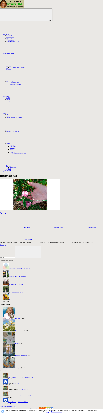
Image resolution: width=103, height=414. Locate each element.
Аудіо (7, 114)
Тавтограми (13, 146)
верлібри (12, 149)
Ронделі (12, 145)
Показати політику (56, 412)
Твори (5, 129)
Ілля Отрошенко (12, 377)
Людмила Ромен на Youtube (14, 117)
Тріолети (12, 148)
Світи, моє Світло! (23, 402)
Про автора (6, 34)
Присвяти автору (14, 82)
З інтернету (9, 81)
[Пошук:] (7, 257)
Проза (9, 166)
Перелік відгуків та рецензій (17, 67)
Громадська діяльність (12, 41)
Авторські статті (10, 100)
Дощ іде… (18, 367)
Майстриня (11, 40)
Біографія (9, 35)
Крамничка (7, 170)
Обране (90, 227)
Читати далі (3, 245)
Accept (47, 412)
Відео (7, 116)
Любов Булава (12, 402)
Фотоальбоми (10, 37)
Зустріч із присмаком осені (26, 377)
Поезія (8, 143)
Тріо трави (4, 213)
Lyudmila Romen (58, 227)
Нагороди (9, 38)
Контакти (5, 171)
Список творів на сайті (12, 131)
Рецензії (8, 66)
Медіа (4, 113)
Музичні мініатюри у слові (18, 153)
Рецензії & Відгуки (8, 53)
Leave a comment (28, 239)
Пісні (9, 169)
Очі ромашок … (19, 330)
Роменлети (13, 150)
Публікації (6, 96)
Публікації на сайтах (15, 84)
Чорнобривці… (17, 383)
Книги (8, 99)
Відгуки (8, 69)
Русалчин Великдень (21, 355)
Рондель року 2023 (24, 389)
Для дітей (12, 152)
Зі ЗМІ (8, 98)
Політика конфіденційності (7, 406)
